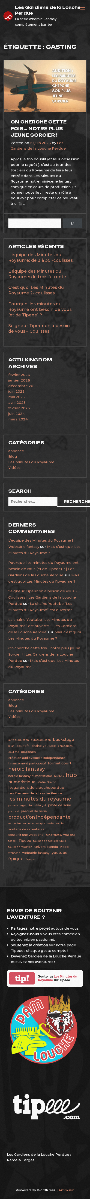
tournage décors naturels (49, 840)
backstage (63, 739)
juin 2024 (16, 413)
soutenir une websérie (26, 834)
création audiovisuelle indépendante (36, 758)
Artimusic (67, 1190)
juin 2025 (16, 391)
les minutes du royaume (39, 798)
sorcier (60, 823)
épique (16, 858)
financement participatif (27, 763)
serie (50, 823)
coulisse (13, 752)
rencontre (14, 823)
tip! (22, 978)
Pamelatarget (37, 805)
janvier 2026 (19, 380)
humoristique (22, 781)
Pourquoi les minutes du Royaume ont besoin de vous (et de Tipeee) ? (40, 309)
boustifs (23, 746)
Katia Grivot (47, 782)
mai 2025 (16, 397)
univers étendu (46, 847)
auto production (18, 739)
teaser (12, 840)
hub (71, 775)
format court (59, 763)
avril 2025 (17, 402)
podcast (13, 811)
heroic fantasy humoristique (30, 776)
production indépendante (39, 817)
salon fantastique (34, 823)
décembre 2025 (23, 386)
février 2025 (19, 408)
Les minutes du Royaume (31, 462)
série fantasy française (60, 834)
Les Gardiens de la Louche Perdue (35, 793)
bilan (11, 746)
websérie (14, 853)
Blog (12, 456)
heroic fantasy (26, 769)
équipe (30, 859)
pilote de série (59, 805)
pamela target (17, 805)
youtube (59, 852)
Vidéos (14, 467)
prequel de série (34, 811)
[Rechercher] (72, 223)
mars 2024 (18, 419)
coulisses (28, 752)
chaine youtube (44, 746)
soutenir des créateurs (26, 829)
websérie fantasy (36, 853)
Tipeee (24, 840)
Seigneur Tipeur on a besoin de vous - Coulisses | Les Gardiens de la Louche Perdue (42, 597)
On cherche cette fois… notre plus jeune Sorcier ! (39, 128)
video (64, 847)
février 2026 (19, 374)
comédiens (65, 746)
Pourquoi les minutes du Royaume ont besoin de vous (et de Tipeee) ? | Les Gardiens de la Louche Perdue (43, 568)
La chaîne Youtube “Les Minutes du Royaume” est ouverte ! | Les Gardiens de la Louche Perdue (42, 625)
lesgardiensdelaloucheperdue (36, 787)
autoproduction (41, 739)
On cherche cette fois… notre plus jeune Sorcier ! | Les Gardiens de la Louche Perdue (44, 654)
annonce (16, 451)
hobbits (59, 776)
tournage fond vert (20, 847)
